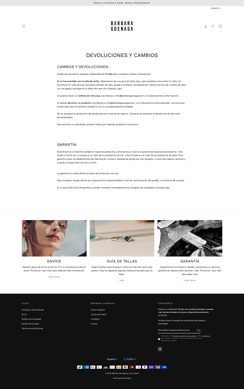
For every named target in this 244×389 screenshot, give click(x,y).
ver (122, 280)
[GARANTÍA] (189, 238)
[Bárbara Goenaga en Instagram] (160, 349)
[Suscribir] (199, 330)
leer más (54, 277)
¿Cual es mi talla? (98, 314)
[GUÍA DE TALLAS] (122, 238)
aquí (138, 81)
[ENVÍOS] (54, 238)
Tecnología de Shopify (122, 378)
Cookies (206, 336)
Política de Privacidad (31, 319)
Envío (24, 314)
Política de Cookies (30, 324)
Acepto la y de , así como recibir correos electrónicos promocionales (186, 338)
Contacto (95, 319)
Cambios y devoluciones (33, 310)
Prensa (94, 324)
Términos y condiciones (32, 328)
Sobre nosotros (98, 310)
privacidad (163, 323)
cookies (201, 320)
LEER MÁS (190, 280)
